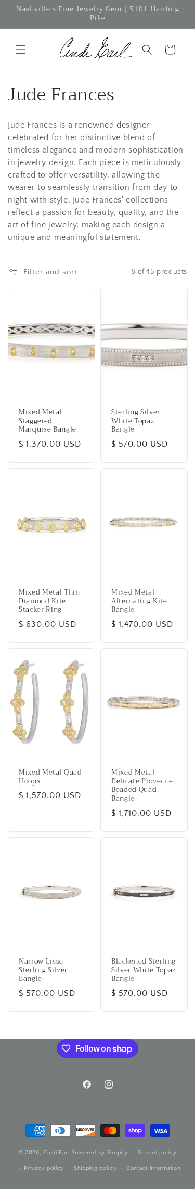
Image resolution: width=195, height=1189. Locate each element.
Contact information (153, 1168)
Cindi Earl (56, 1152)
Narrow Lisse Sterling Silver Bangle (43, 970)
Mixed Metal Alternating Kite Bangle (139, 601)
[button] (20, 49)
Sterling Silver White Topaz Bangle (135, 421)
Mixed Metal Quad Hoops (50, 777)
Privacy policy (44, 1168)
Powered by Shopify (99, 1152)
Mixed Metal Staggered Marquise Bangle (47, 421)
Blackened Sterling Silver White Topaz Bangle (143, 970)
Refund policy (156, 1152)
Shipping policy (95, 1168)
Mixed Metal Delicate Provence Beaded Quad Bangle (142, 785)
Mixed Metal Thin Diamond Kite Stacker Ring (49, 601)
